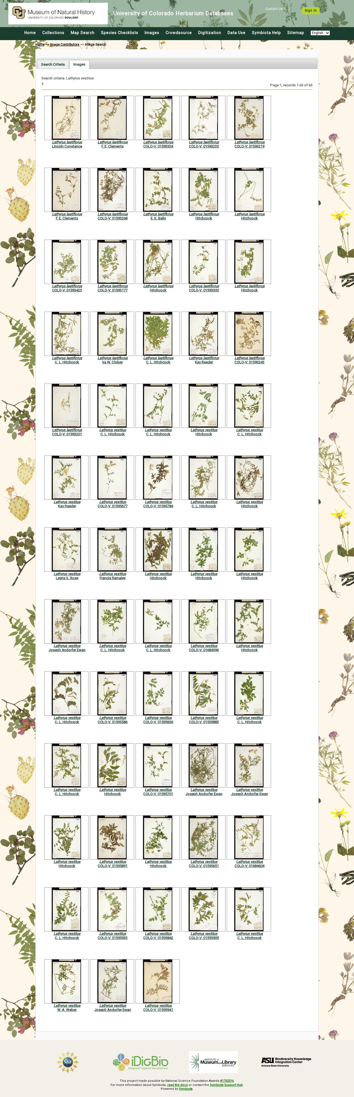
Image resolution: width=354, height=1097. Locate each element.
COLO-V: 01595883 (204, 722)
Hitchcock (204, 218)
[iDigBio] (140, 1062)
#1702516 (227, 1081)
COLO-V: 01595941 (158, 1010)
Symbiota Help (266, 32)
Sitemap (295, 32)
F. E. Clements (112, 146)
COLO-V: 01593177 (112, 290)
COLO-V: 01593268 (112, 218)
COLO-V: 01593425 (67, 290)
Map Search (83, 32)
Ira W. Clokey (112, 362)
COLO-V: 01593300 (204, 290)
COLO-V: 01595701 (158, 794)
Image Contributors (64, 44)
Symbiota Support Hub (226, 1085)
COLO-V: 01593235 (204, 146)
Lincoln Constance (67, 146)
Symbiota (185, 1089)
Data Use (237, 32)
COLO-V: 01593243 (249, 362)
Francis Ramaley (113, 578)
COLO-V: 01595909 (204, 938)
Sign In (311, 10)
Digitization (209, 32)
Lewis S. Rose (67, 578)
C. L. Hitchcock (67, 362)
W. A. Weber (67, 1010)
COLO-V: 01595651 (204, 866)
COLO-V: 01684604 (249, 866)
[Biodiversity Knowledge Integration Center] (286, 1062)
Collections (53, 32)
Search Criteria (53, 64)
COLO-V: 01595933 (112, 938)
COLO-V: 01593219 (249, 146)
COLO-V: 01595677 (112, 506)
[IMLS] (213, 1062)
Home (30, 32)
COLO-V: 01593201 (67, 434)
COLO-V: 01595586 (112, 722)
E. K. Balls (158, 218)
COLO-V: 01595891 (112, 866)
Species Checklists (119, 32)
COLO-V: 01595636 (158, 722)
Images (152, 32)
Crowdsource (179, 32)
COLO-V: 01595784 (158, 506)
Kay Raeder (204, 362)
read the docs (177, 1085)
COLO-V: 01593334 (158, 146)
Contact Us (274, 9)
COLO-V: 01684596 (204, 650)
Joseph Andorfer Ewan (67, 650)
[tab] (53, 64)
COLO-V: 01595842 (158, 938)
